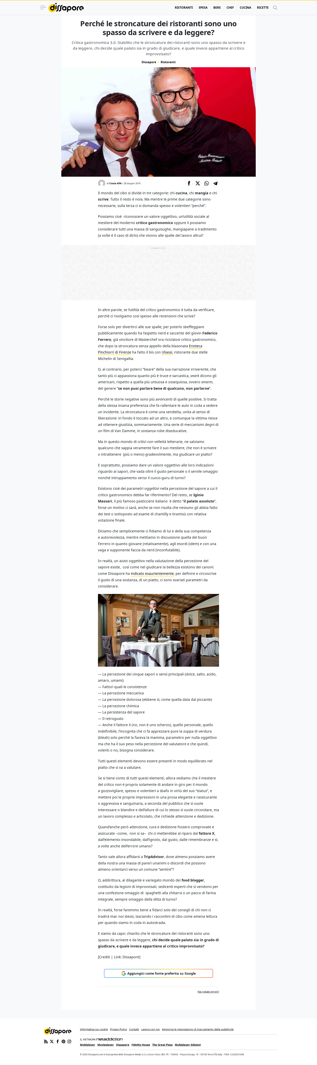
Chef (230, 8)
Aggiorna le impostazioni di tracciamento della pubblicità (198, 1029)
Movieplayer (105, 1044)
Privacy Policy (118, 1029)
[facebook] (57, 1041)
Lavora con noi (150, 1029)
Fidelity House (141, 1044)
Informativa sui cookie (94, 1029)
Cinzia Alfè (115, 183)
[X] (52, 1041)
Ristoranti (184, 8)
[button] (189, 183)
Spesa (203, 8)
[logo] (66, 7)
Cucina (245, 8)
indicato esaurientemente (152, 573)
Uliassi (167, 352)
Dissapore (149, 62)
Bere (217, 8)
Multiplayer (87, 1044)
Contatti (134, 1029)
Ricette (263, 8)
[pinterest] (63, 1041)
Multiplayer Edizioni (188, 1044)
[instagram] (69, 1041)
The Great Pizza (162, 1044)
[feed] (46, 1041)
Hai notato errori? (208, 991)
